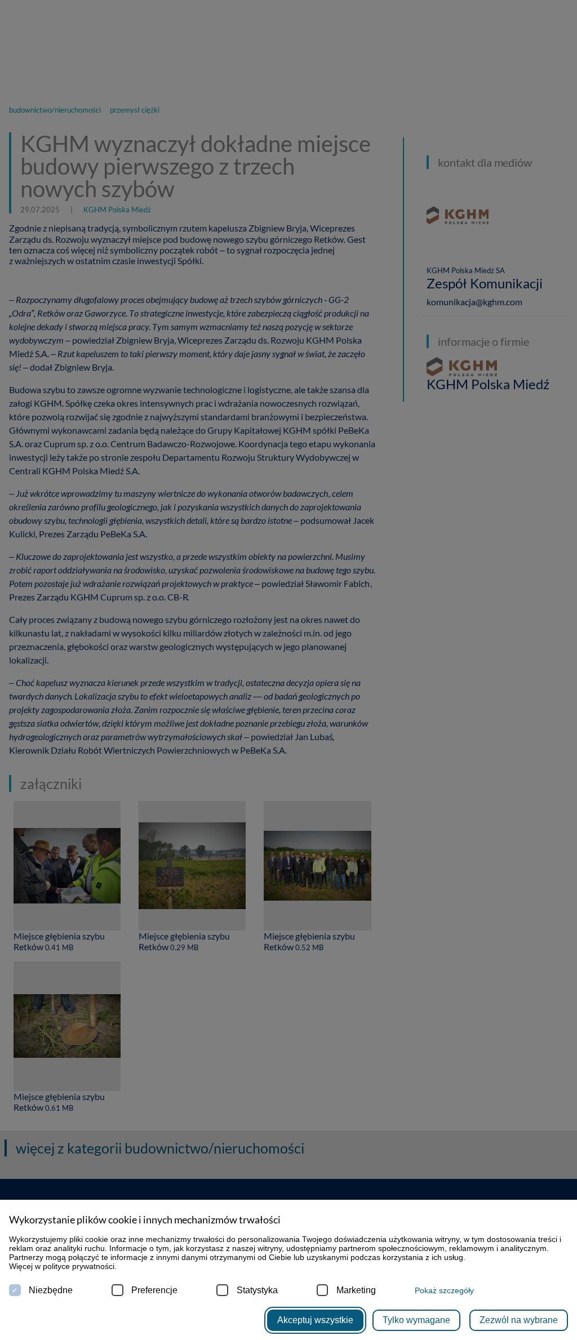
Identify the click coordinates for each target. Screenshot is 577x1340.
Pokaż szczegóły (444, 1290)
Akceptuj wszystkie (315, 1320)
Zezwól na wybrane (519, 1320)
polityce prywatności (78, 1266)
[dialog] (288, 670)
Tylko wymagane (416, 1320)
